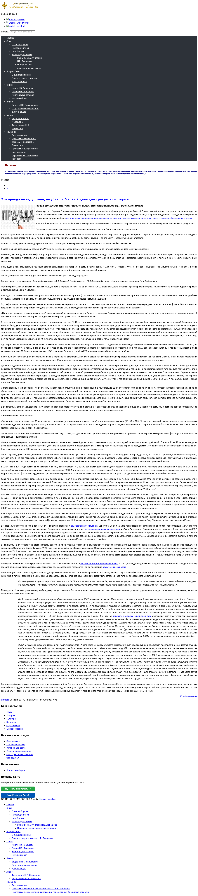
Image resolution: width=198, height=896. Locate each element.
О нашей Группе (20, 44)
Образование (13, 725)
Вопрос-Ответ (13, 71)
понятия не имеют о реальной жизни (99, 563)
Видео (9, 101)
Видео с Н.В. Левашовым (25, 105)
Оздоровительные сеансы (25, 108)
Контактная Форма (15, 770)
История (5, 699)
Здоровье (11, 722)
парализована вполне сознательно (102, 529)
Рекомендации (19, 135)
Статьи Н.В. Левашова (23, 91)
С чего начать (13, 741)
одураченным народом (114, 567)
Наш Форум (18, 51)
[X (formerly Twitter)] (7, 188)
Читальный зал (19, 98)
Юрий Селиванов (188, 696)
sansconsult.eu (48, 799)
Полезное (11, 132)
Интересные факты (16, 748)
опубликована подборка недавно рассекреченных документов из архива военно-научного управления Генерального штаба (129, 218)
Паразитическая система (18, 751)
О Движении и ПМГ (22, 75)
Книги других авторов (23, 95)
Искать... (5, 31)
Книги (9, 85)
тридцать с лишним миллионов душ (132, 616)
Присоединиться (20, 48)
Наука (9, 712)
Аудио (9, 115)
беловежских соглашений (84, 526)
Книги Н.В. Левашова (22, 88)
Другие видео (19, 112)
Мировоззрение (14, 729)
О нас (9, 41)
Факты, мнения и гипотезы (19, 754)
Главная (10, 38)
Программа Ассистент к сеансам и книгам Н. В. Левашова (24, 142)
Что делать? (12, 758)
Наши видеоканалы (22, 54)
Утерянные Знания (15, 744)
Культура (11, 718)
